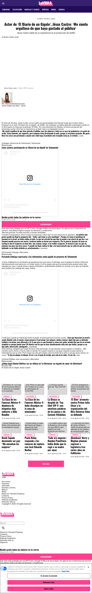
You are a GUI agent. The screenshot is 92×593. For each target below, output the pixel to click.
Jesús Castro (25, 368)
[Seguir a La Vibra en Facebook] (2, 544)
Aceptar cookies (49, 589)
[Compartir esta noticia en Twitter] (15, 108)
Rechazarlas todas (48, 582)
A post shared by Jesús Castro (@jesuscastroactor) (30, 212)
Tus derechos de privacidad (49, 576)
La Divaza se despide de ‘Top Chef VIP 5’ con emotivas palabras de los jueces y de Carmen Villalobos (57, 407)
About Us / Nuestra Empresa (13, 494)
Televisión (17, 9)
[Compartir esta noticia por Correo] (20, 108)
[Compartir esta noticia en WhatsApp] (4, 108)
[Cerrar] (88, 567)
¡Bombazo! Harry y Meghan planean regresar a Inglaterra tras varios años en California (80, 445)
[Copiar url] (7, 114)
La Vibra (39, 19)
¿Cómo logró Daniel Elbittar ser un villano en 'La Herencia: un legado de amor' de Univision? (42, 363)
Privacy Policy (7, 498)
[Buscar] (3, 528)
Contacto (5, 496)
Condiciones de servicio (81, 561)
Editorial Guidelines (9, 500)
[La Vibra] (46, 3)
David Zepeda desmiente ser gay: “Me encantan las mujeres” (11, 442)
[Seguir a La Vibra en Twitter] (8, 544)
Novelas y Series (32, 9)
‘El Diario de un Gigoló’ (27, 125)
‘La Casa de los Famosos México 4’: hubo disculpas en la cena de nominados (34, 405)
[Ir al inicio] (46, 474)
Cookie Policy (66, 571)
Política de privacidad (51, 228)
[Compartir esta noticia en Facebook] (10, 108)
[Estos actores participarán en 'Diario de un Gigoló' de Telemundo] (21, 143)
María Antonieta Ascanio (15, 104)
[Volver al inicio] (7, 513)
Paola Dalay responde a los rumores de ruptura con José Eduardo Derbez (34, 444)
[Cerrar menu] (2, 519)
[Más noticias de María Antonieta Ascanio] (7, 93)
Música (45, 9)
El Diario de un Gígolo (10, 368)
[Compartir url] (4, 119)
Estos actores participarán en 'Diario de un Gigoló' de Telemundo (30, 147)
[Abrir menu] (3, 3)
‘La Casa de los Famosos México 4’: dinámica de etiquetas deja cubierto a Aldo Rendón (11, 407)
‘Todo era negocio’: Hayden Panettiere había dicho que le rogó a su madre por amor (57, 444)
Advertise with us (8, 502)
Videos (62, 9)
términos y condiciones (43, 230)
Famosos (6, 9)
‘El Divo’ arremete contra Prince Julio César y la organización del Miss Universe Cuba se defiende (80, 407)
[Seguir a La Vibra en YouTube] (19, 544)
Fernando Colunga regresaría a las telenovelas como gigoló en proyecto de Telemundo (39, 256)
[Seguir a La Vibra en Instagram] (13, 544)
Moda (53, 9)
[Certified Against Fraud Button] (10, 506)
